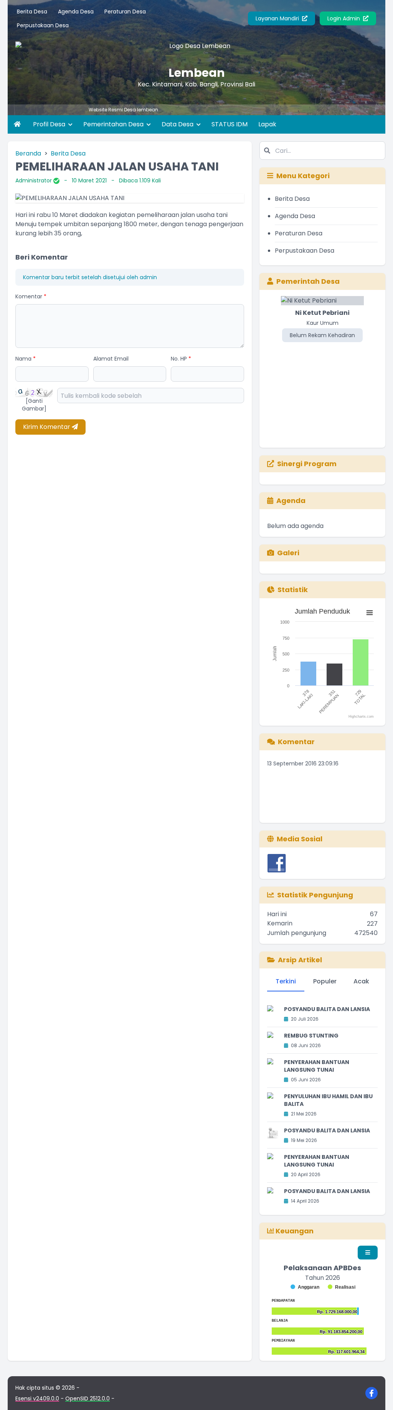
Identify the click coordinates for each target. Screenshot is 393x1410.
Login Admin (344, 18)
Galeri (288, 553)
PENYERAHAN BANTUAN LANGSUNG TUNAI (316, 1066)
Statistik (292, 589)
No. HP (181, 358)
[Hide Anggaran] (305, 1287)
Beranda (28, 153)
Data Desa (178, 124)
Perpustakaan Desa (43, 25)
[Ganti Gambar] (34, 404)
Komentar (30, 296)
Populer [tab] (325, 981)
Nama (25, 358)
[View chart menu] (369, 612)
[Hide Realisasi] (341, 1287)
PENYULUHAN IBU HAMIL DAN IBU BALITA (328, 1100)
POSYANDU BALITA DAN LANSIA (327, 1009)
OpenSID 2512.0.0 (87, 1398)
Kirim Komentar (47, 426)
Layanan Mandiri (278, 18)
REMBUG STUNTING (311, 1035)
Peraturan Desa (125, 11)
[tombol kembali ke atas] (377, 1394)
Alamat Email (111, 358)
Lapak (267, 124)
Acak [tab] (361, 981)
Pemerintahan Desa (114, 124)
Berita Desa (32, 11)
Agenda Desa (76, 11)
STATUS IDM (229, 124)
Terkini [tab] (286, 981)
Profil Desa (50, 124)
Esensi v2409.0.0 (37, 1398)
